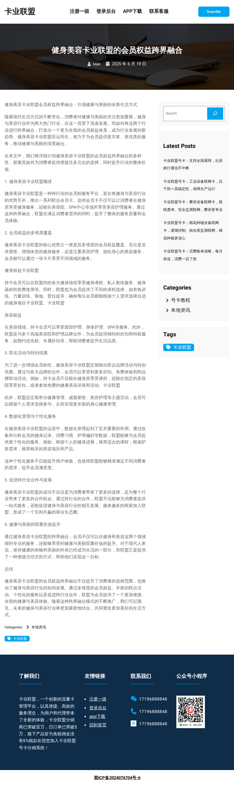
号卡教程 (180, 300)
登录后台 (97, 708)
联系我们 (141, 676)
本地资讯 (38, 627)
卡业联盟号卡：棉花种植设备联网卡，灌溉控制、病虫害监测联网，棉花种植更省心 (193, 230)
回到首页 (97, 725)
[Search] (215, 113)
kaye (96, 64)
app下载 (97, 716)
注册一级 (97, 699)
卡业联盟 (20, 11)
